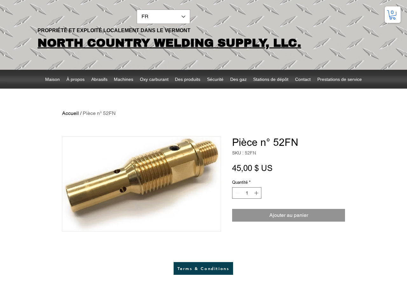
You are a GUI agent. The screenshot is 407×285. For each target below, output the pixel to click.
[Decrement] (237, 193)
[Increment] (257, 193)
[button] (392, 14)
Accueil (70, 113)
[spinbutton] (247, 193)
